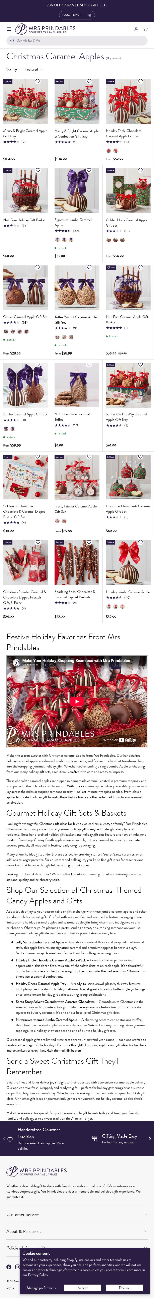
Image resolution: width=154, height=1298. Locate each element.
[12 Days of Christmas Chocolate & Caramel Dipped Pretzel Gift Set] (25, 477)
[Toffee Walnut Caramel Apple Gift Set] (77, 287)
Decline (124, 1287)
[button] (145, 29)
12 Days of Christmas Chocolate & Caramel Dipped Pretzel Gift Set (24, 511)
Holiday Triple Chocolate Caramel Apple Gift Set (123, 133)
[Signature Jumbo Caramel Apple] (77, 190)
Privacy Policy (38, 1274)
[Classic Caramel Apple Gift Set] (25, 287)
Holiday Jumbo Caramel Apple (128, 591)
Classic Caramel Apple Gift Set (25, 316)
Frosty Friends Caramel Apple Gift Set (76, 509)
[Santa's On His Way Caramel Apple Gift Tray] (128, 385)
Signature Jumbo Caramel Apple (73, 222)
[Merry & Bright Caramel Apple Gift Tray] (25, 101)
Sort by (11, 69)
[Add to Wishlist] (38, 81)
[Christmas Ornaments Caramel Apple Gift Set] (128, 477)
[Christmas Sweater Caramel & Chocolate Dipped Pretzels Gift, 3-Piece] (25, 562)
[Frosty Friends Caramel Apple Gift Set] (77, 477)
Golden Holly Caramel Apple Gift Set (126, 222)
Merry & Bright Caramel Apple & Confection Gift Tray (76, 133)
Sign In (10, 1288)
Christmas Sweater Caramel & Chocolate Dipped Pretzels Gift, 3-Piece (24, 597)
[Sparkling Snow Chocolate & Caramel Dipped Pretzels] (77, 562)
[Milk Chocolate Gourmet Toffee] (77, 385)
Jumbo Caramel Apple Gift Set (25, 414)
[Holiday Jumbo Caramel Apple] (128, 562)
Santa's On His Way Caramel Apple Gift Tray (126, 417)
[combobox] (77, 41)
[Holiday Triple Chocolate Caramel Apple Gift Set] (128, 101)
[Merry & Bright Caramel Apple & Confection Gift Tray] (77, 101)
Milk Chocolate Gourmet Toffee (72, 416)
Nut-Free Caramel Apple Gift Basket (127, 319)
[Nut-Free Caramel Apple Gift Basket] (128, 287)
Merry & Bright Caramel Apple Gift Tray (25, 133)
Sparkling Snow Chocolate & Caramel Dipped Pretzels (75, 594)
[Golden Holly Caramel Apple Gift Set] (128, 190)
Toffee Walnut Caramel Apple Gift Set (76, 319)
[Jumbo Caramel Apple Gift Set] (25, 385)
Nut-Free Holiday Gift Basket (24, 220)
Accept (83, 1287)
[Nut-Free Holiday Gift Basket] (25, 190)
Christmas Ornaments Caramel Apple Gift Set (128, 508)
